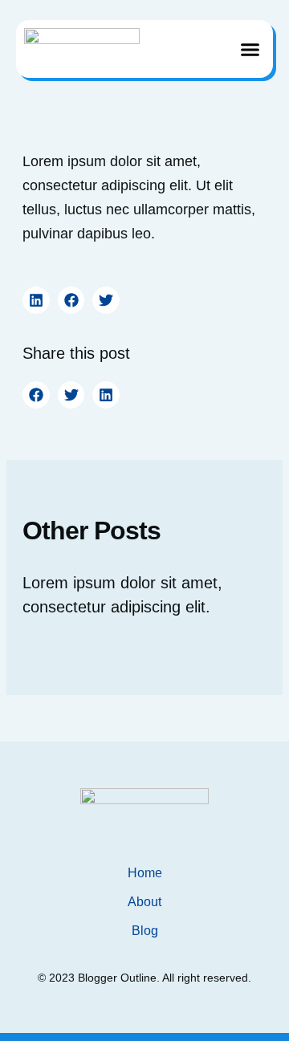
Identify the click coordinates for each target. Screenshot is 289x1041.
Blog (145, 930)
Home (145, 873)
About (144, 902)
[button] (250, 49)
